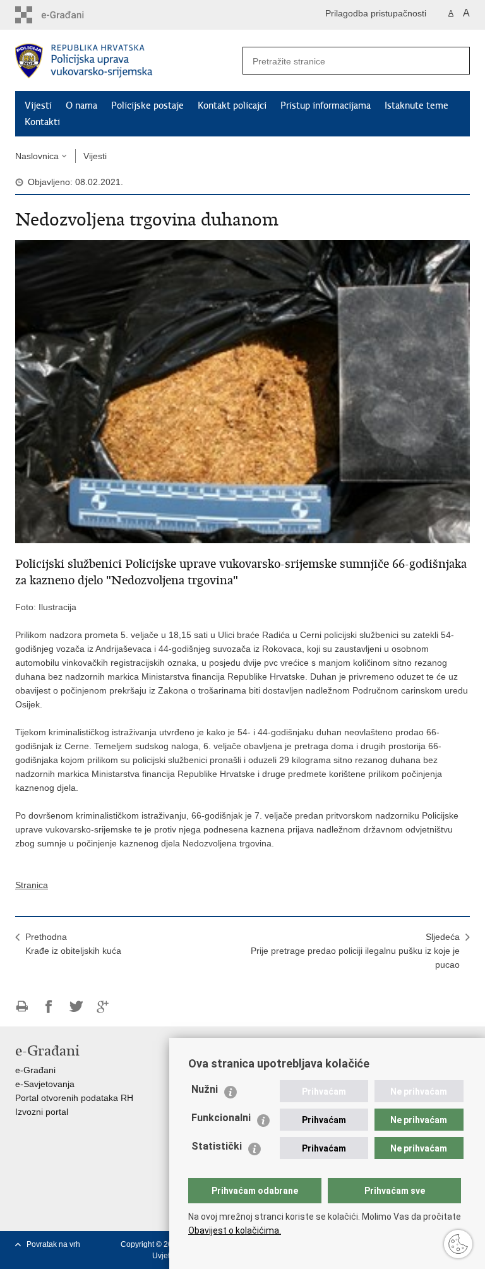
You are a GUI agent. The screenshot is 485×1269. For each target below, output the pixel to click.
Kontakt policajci (232, 105)
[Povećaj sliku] (242, 391)
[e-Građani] (69, 14)
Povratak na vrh (53, 1244)
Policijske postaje (147, 105)
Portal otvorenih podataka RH (74, 1098)
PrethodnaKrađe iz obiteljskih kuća (73, 944)
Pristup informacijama (325, 105)
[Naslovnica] (128, 61)
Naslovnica (37, 156)
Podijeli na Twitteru (76, 1006)
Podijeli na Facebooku (49, 1006)
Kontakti (42, 122)
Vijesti (38, 105)
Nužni (204, 1089)
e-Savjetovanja (45, 1084)
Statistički (216, 1146)
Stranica (31, 885)
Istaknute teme (416, 105)
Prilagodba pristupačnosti (375, 13)
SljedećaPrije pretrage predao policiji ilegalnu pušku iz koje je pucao (355, 951)
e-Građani (35, 1070)
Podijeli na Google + (103, 1006)
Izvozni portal (41, 1112)
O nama (81, 105)
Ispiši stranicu (21, 1006)
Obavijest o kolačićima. (234, 1230)
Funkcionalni (221, 1118)
